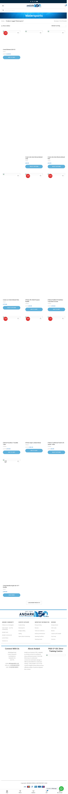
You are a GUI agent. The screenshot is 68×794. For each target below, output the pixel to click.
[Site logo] (34, 6)
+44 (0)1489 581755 (14, 665)
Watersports (21, 628)
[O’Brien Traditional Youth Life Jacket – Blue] (56, 378)
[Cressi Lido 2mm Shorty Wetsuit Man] (56, 92)
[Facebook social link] (31, 1)
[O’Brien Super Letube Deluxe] (34, 378)
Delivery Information (40, 634)
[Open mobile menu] (3, 5)
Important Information (42, 622)
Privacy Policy (38, 625)
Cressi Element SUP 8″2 (9, 49)
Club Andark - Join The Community (7, 628)
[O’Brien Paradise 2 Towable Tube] (11, 378)
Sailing (20, 634)
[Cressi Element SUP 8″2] (11, 39)
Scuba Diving (21, 625)
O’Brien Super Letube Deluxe (33, 442)
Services (53, 639)
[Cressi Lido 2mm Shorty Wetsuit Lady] (34, 92)
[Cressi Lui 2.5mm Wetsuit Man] (11, 235)
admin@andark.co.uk (14, 663)
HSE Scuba (53, 628)
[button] (11, 57)
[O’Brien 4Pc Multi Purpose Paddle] (34, 235)
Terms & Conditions (39, 631)
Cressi (4, 52)
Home (2, 21)
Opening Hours (38, 639)
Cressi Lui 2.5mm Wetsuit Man (11, 300)
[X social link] (33, 1)
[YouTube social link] (37, 1)
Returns (37, 628)
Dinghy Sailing (21, 631)
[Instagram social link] (35, 1)
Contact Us (5, 641)
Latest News (5, 638)
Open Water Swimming (24, 636)
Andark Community (8, 622)
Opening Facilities (39, 636)
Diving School (54, 625)
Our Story (53, 636)
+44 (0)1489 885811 (13, 667)
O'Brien (27, 304)
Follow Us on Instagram (8, 625)
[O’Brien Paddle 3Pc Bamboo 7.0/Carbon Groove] (56, 235)
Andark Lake (5, 632)
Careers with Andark (56, 634)
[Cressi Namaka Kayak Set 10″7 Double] (11, 521)
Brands (52, 631)
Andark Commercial (7, 635)
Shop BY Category (23, 622)
